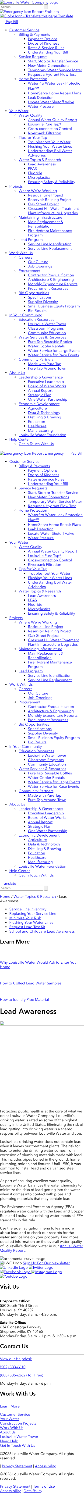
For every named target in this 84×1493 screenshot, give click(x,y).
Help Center (19, 439)
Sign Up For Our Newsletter (46, 1263)
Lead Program (31, 239)
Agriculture (37, 408)
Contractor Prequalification (51, 275)
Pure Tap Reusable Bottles (50, 341)
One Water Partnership (47, 399)
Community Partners (36, 359)
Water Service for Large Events (54, 350)
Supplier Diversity (43, 301)
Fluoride (35, 173)
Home (5, 896)
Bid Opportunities (34, 293)
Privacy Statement (17, 1466)
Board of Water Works (47, 386)
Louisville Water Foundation (42, 435)
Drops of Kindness (43, 43)
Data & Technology (44, 412)
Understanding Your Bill (48, 52)
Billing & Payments (34, 34)
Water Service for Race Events (53, 355)
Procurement (29, 270)
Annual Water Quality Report (52, 120)
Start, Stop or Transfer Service (53, 61)
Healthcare (37, 426)
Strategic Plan (39, 395)
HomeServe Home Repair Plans (54, 93)
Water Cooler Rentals (46, 346)
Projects (16, 186)
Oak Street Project (43, 204)
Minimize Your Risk (25, 918)
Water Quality (30, 115)
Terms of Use (44, 1486)
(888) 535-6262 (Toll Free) (21, 1375)
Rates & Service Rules (46, 48)
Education (36, 421)
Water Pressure (41, 106)
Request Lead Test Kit (27, 927)
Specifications (40, 297)
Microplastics (39, 177)
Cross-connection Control (50, 128)
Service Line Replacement (50, 248)
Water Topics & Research (40, 159)
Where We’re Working (38, 191)
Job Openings (40, 266)
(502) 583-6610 (12, 1367)
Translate (65, 16)
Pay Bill (11, 22)
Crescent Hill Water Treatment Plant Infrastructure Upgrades (53, 210)
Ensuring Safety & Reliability (51, 182)
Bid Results (37, 310)
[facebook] (16, 1272)
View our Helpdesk (16, 1359)
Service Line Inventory (27, 909)
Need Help (9, 1441)
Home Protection (33, 79)
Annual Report (40, 390)
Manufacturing (40, 430)
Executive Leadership (46, 381)
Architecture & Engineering (51, 279)
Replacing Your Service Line (32, 913)
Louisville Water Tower (47, 324)
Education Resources (36, 319)
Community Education (47, 333)
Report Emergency (48, 453)
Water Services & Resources (42, 337)
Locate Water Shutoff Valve (51, 102)
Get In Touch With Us (36, 444)
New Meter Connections (48, 65)
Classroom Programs (46, 328)
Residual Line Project (45, 195)
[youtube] (14, 1276)
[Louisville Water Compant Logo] (29, 2)
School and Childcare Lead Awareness (42, 931)
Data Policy (33, 1491)
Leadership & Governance (41, 377)
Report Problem (45, 11)
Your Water (18, 111)
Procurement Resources (48, 288)
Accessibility (45, 1466)
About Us (17, 373)
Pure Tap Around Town (47, 368)
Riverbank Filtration (44, 133)
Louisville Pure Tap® (45, 124)
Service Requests (33, 56)
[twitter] (41, 1267)
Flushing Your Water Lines (50, 146)
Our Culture (38, 262)
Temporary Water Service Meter (55, 70)
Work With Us (21, 253)
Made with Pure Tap (44, 364)
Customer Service (24, 30)
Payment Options (42, 39)
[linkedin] (14, 1267)
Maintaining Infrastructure (40, 217)
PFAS (32, 168)
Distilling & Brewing (44, 417)
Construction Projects (18, 1423)
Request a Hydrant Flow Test (52, 74)
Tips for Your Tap (33, 137)
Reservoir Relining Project (49, 199)
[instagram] (47, 1272)
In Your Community (25, 315)
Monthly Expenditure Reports (52, 284)
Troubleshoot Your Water (49, 142)
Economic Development (39, 404)
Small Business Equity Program (54, 306)
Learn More (10, 1406)
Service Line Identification (49, 244)
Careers (25, 257)
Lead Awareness (42, 164)
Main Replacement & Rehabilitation (45, 224)
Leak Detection (40, 97)
